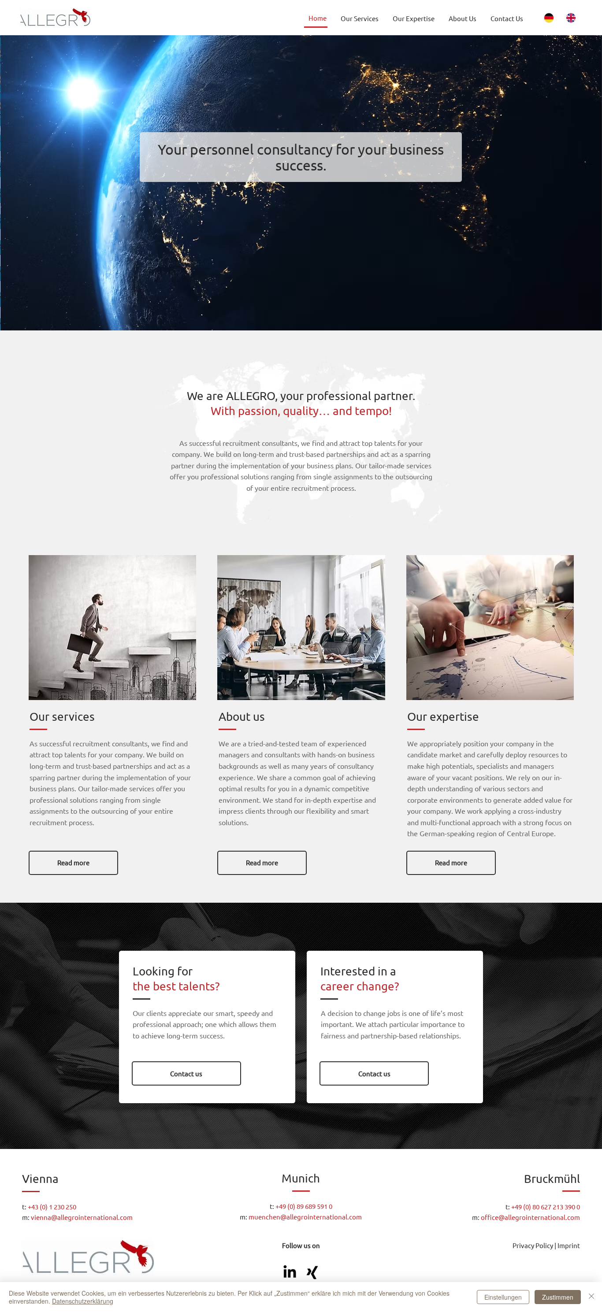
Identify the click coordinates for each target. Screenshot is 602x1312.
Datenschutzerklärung (82, 1301)
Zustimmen (557, 1297)
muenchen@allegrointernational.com (305, 1216)
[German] (549, 18)
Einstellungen (503, 1297)
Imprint (568, 1245)
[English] (571, 18)
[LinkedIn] (289, 1272)
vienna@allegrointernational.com (82, 1217)
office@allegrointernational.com (530, 1217)
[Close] (591, 1297)
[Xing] (312, 1272)
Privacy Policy (533, 1245)
